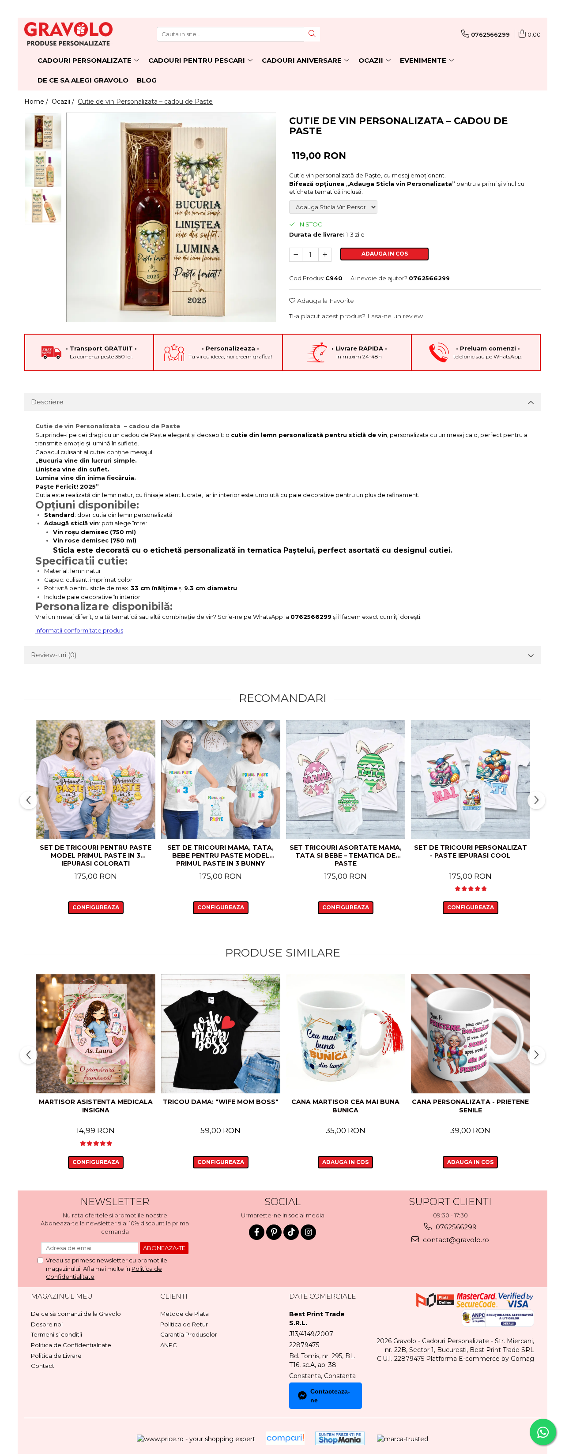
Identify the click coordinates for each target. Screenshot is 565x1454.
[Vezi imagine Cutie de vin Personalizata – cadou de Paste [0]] (43, 131)
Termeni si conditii (56, 1334)
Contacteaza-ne (330, 1396)
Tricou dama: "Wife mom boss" (221, 1102)
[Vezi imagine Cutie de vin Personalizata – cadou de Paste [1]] (43, 169)
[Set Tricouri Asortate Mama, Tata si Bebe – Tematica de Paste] (345, 779)
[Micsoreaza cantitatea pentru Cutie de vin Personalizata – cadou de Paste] (295, 255)
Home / (37, 101)
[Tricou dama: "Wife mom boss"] (220, 1033)
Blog (147, 80)
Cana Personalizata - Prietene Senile (470, 1106)
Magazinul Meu (62, 1296)
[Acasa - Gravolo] (68, 34)
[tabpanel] (171, 217)
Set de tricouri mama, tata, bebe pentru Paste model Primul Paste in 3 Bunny (220, 855)
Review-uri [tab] (54, 655)
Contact (42, 1365)
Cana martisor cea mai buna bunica (345, 1106)
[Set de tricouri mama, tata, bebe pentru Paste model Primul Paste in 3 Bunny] (220, 779)
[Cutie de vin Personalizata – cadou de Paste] (171, 217)
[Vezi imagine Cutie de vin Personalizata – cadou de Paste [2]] (43, 206)
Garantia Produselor (188, 1334)
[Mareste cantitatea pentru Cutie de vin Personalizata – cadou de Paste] (324, 255)
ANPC (168, 1345)
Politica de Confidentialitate (71, 1345)
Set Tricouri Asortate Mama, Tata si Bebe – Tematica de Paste (346, 855)
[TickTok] (291, 1232)
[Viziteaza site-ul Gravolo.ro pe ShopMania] (340, 1438)
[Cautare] (312, 34)
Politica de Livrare (56, 1355)
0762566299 (455, 1227)
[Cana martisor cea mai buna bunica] (345, 1033)
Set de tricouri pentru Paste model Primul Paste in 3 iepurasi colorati (95, 855)
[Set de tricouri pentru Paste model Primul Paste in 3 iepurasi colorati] (95, 779)
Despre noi (47, 1324)
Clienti (174, 1296)
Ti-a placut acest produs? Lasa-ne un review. (356, 316)
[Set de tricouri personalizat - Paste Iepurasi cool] (470, 779)
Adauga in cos (385, 253)
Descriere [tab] (47, 402)
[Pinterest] (274, 1232)
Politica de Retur (184, 1324)
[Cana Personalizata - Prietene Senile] (470, 1033)
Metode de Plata (184, 1313)
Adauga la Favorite (324, 301)
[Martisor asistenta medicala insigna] (95, 1033)
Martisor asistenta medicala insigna (96, 1106)
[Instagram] (308, 1232)
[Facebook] (256, 1232)
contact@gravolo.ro (455, 1240)
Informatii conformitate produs (79, 630)
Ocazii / (64, 101)
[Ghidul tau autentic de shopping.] (285, 1438)
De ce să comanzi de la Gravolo (76, 1313)
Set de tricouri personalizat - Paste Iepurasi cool (470, 851)
